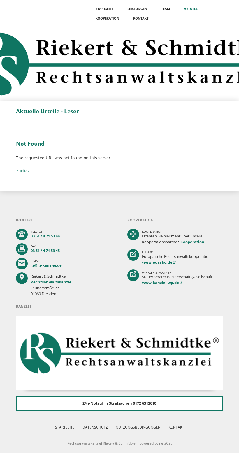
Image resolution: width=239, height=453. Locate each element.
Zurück (22, 171)
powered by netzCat (155, 443)
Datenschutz (95, 427)
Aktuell (191, 8)
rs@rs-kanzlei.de (46, 265)
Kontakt (140, 18)
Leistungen (137, 8)
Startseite (104, 8)
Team (165, 8)
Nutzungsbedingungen (138, 427)
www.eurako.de (157, 262)
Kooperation (107, 18)
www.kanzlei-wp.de (160, 282)
